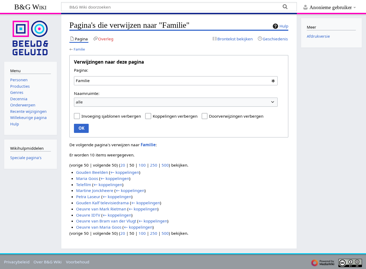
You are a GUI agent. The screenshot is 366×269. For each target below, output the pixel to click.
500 (165, 165)
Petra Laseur (88, 196)
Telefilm (83, 184)
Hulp (283, 26)
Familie (79, 49)
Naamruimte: (86, 93)
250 (153, 165)
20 (122, 165)
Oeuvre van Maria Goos (98, 227)
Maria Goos (87, 178)
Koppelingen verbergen (175, 116)
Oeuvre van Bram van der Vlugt (106, 221)
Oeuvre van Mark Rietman (101, 209)
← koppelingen (124, 172)
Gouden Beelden (92, 172)
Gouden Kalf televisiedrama (102, 202)
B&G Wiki (30, 7)
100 (142, 165)
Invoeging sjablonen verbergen (111, 116)
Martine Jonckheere (94, 190)
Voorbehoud (77, 261)
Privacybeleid (16, 261)
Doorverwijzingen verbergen (236, 116)
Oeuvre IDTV (88, 215)
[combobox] (176, 80)
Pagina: (81, 70)
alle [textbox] (79, 102)
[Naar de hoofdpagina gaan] (30, 37)
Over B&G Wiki (47, 261)
